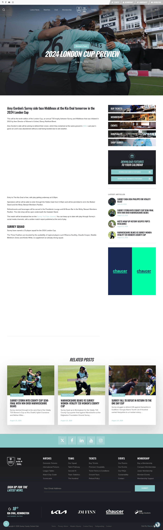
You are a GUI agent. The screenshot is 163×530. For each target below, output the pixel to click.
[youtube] (9, 2)
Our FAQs (122, 471)
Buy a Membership (144, 463)
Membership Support (145, 478)
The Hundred (73, 478)
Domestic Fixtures (50, 463)
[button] (158, 525)
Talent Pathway (74, 467)
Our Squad (72, 463)
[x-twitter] (2, 2)
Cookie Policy (88, 526)
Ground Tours (94, 475)
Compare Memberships (146, 467)
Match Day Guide (50, 475)
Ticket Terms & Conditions (99, 471)
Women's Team (81, 46)
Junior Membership (144, 471)
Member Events (143, 475)
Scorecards (47, 478)
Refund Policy (94, 478)
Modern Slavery (75, 526)
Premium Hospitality (97, 467)
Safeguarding (99, 526)
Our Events (122, 467)
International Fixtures (51, 467)
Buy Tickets (93, 463)
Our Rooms (122, 463)
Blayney (150, 526)
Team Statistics (74, 475)
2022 (85, 126)
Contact (121, 478)
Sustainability (123, 475)
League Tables (48, 471)
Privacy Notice (63, 526)
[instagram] (13, 2)
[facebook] (5, 2)
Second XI (72, 471)
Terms (54, 526)
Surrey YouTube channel (46, 216)
